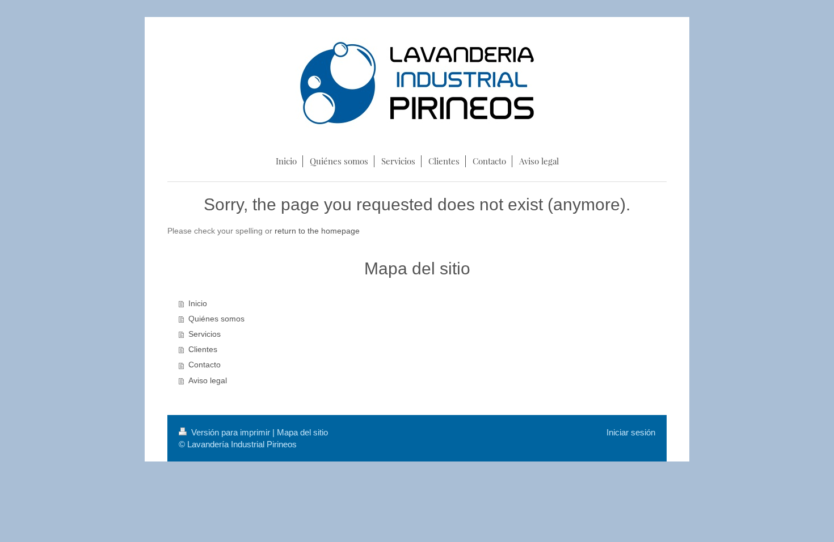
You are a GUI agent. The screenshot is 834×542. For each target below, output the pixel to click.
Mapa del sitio (302, 432)
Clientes (202, 349)
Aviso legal (207, 380)
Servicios (204, 334)
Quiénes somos (216, 319)
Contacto (204, 365)
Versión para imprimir (230, 432)
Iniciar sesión (630, 432)
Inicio (197, 303)
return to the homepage (317, 231)
